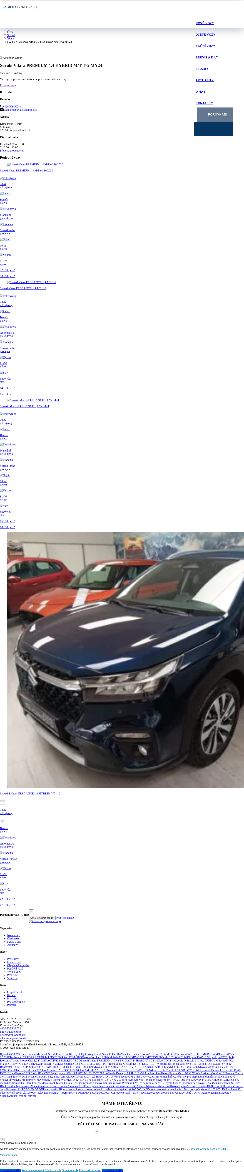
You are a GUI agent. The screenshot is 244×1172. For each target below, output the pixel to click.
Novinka (108, 1086)
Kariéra (11, 995)
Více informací (8, 1154)
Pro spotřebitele (16, 1001)
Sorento (97, 1054)
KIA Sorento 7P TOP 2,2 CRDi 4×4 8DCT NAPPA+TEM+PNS (45, 1057)
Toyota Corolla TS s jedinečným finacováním (81, 1082)
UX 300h (173, 1054)
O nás (201, 91)
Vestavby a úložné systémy (55, 1079)
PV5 (114, 1054)
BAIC (13, 1054)
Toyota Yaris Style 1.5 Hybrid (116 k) (192, 1063)
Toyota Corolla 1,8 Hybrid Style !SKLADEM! (108, 1057)
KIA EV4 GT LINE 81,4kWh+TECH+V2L (33, 1063)
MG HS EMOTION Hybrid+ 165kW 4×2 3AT (161, 1057)
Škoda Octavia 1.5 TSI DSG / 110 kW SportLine (143, 1063)
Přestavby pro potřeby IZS (25, 1079)
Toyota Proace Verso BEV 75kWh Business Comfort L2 (193, 1073)
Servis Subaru (162, 1086)
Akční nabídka (76, 1086)
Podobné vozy (8, 85)
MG (19, 1054)
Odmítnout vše (52, 1170)
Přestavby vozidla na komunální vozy (157, 1076)
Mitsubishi (42, 1054)
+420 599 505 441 (13, 106)
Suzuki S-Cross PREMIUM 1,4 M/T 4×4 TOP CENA (64, 1066)
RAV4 (121, 1054)
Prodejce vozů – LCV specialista (132, 1092)
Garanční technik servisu (22, 1095)
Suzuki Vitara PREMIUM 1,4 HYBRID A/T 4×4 (109, 1060)
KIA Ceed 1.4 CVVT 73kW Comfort (35, 1070)
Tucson (135, 1054)
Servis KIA (132, 1086)
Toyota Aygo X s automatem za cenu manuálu (42, 1086)
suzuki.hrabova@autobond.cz (20, 109)
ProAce (149, 1054)
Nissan (65, 1054)
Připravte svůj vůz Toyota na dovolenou (145, 1079)
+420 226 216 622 (10, 1028)
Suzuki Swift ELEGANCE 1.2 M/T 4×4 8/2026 (172, 1066)
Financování (14, 962)
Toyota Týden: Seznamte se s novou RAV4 (188, 1082)
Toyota (77, 1054)
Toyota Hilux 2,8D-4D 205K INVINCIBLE (120, 1066)
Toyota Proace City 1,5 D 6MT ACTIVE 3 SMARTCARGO (46, 1060)
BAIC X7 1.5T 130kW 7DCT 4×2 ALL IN (161, 1060)
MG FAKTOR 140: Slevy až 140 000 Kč (191, 1079)
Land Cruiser (160, 1054)
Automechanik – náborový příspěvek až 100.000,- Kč (116, 1089)
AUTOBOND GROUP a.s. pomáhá (38, 1089)
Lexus (24, 1054)
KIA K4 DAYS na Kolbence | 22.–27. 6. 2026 (96, 1079)
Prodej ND (13, 974)
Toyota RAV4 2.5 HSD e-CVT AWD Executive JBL (105, 1076)
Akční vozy (205, 46)
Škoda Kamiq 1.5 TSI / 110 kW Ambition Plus (134, 1073)
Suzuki (52, 1054)
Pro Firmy (13, 958)
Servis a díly (207, 57)
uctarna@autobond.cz (12, 1034)
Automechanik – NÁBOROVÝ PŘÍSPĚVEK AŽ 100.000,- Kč (77, 1092)
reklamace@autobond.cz (14, 1038)
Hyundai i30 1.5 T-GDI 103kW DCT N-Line (131, 1070)
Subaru (32, 1054)
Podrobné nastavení (33, 1170)
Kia (71, 1054)
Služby (202, 68)
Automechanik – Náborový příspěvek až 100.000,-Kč (195, 1089)
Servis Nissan (146, 1086)
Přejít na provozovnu (12, 150)
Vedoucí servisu (156, 1089)
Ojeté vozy (205, 34)
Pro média (13, 998)
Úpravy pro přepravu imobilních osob (199, 1076)
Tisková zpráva (178, 1086)
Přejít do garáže (65, 917)
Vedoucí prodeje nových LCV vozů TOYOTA (177, 1092)
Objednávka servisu (18, 965)
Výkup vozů (14, 971)
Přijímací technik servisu (72, 1089)
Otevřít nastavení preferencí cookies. (20, 1050)
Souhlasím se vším (10, 1170)
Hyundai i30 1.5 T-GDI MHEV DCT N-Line (82, 1073)
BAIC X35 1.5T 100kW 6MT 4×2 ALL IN (81, 1070)
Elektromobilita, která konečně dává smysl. (31, 1082)
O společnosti (15, 992)
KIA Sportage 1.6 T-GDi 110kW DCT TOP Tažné (86, 1063)
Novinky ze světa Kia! (199, 1086)
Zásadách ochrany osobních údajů (208, 1148)
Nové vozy (205, 23)
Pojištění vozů (15, 968)
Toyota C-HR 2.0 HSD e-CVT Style (35, 1073)
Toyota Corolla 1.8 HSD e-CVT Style (178, 1070)
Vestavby (12, 978)
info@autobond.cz (10, 1031)
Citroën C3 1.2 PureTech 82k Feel (55, 1076)
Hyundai (5, 1054)
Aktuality (205, 80)
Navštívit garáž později (42, 918)
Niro (142, 1054)
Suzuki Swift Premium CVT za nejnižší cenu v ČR (135, 1082)
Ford (58, 1054)
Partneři (11, 1004)
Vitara (128, 1054)
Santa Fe (107, 1054)
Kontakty (204, 103)
